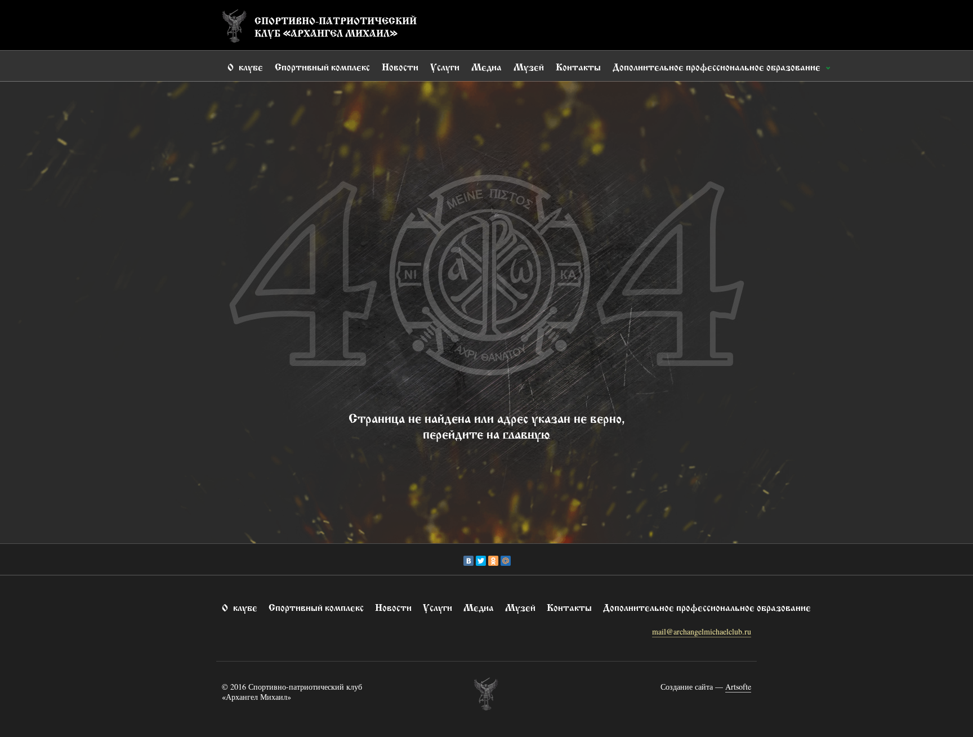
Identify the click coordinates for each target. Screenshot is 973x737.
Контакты (578, 66)
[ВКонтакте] (468, 561)
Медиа (486, 66)
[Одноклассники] (493, 561)
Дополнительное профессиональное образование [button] (718, 66)
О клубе (245, 66)
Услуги (444, 66)
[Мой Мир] (506, 561)
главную (526, 432)
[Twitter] (481, 561)
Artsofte (738, 686)
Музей (529, 66)
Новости (400, 66)
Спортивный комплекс (322, 66)
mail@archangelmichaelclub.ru (701, 631)
